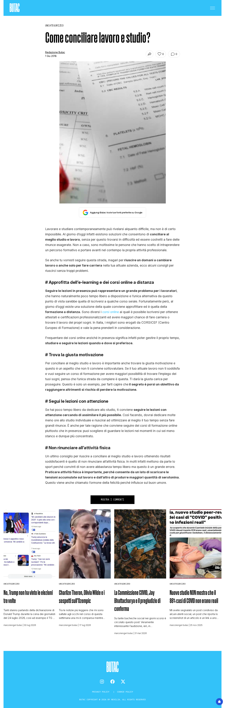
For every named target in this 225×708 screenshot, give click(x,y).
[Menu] (212, 8)
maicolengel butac (13, 625)
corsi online (110, 312)
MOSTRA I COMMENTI (112, 499)
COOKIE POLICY (125, 691)
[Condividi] (149, 54)
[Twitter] (123, 681)
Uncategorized (12, 583)
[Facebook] (112, 681)
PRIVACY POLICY (101, 691)
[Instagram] (101, 681)
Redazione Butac (55, 52)
